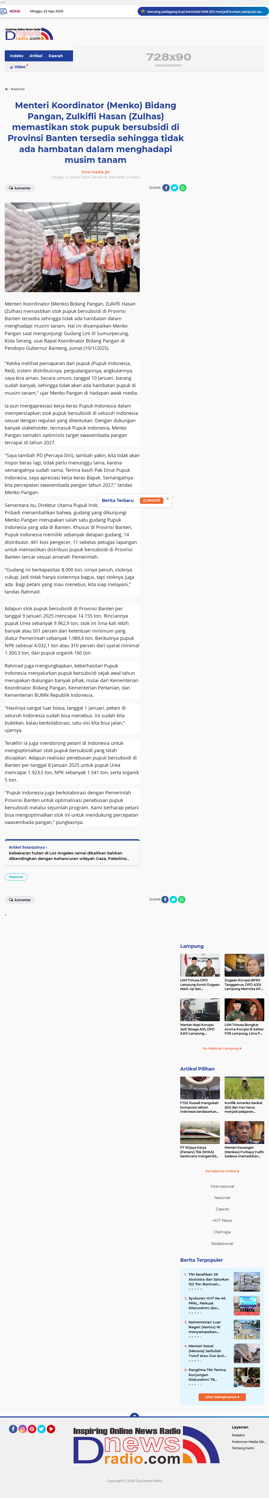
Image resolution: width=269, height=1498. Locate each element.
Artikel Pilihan (197, 1069)
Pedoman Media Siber (249, 1442)
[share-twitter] (174, 187)
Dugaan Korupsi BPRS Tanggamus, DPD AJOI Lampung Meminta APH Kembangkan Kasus (244, 984)
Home (14, 11)
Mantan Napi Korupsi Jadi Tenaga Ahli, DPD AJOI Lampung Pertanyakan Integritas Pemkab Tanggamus (198, 1029)
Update (153, 500)
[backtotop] (134, 1417)
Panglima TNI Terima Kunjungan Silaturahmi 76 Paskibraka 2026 (207, 1375)
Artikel (35, 56)
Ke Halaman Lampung (221, 1048)
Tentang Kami (243, 1448)
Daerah (56, 56)
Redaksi (238, 1435)
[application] (134, 1493)
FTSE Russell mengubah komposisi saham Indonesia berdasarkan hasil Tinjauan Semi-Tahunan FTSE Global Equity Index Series (199, 1107)
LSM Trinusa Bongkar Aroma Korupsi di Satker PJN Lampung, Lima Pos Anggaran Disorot (244, 1029)
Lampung (192, 946)
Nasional (16, 877)
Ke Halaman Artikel (221, 1171)
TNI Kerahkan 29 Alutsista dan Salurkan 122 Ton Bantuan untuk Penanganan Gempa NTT (209, 1279)
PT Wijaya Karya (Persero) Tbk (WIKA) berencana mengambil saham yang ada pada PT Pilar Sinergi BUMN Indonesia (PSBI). (200, 1152)
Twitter (43, 1435)
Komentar (22, 188)
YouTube (54, 1435)
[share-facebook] (166, 187)
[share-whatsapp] (183, 187)
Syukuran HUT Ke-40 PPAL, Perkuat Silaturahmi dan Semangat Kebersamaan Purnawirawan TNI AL (208, 1303)
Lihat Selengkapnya (221, 1397)
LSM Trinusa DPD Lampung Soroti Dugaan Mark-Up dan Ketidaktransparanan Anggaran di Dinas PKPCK (200, 984)
